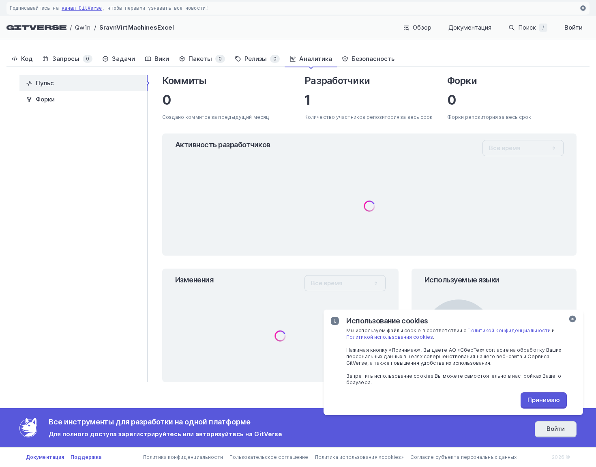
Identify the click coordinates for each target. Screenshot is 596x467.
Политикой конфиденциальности (509, 330)
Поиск (531, 27)
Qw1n (82, 27)
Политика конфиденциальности (183, 457)
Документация (469, 27)
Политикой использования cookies (389, 337)
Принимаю (543, 400)
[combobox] (523, 148)
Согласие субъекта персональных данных (463, 457)
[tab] (22, 59)
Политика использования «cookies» (359, 457)
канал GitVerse (82, 8)
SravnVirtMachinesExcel (136, 27)
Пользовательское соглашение (269, 457)
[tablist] (298, 59)
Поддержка (86, 457)
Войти (573, 27)
